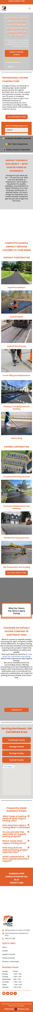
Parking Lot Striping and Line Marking (16, 407)
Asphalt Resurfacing (16, 346)
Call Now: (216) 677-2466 (16, 1)
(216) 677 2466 (16, 882)
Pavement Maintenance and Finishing (16, 507)
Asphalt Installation (16, 287)
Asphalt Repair (16, 316)
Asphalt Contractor (16, 257)
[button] (16, 818)
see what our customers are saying (17, 655)
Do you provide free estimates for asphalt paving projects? (14, 834)
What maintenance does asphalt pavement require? (15, 859)
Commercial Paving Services (16, 476)
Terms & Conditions (18, 1005)
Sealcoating (16, 438)
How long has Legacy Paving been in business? (16, 826)
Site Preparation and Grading (16, 567)
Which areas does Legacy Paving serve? (14, 842)
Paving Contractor (16, 446)
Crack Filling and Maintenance (16, 375)
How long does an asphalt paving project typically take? (15, 850)
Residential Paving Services (16, 537)
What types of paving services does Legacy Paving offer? (14, 818)
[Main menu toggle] (30, 8)
